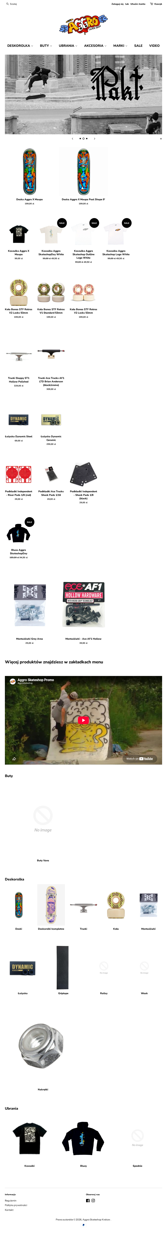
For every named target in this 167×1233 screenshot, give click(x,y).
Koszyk (158, 4)
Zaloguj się (118, 4)
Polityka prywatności (16, 1205)
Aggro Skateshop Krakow (97, 1219)
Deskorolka (19, 46)
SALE (138, 46)
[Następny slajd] (94, 138)
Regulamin (10, 1200)
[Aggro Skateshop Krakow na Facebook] (88, 1201)
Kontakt (9, 1209)
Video (154, 46)
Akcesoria (94, 46)
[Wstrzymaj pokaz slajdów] (161, 138)
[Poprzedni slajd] (72, 138)
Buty (45, 46)
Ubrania (67, 46)
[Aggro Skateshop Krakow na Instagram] (93, 1201)
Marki (119, 46)
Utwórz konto (137, 4)
